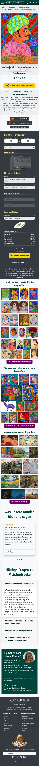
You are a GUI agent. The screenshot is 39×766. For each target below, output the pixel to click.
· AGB (4, 721)
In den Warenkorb (21, 256)
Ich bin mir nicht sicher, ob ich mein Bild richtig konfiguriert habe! (18, 639)
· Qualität (23, 721)
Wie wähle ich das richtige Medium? (18, 630)
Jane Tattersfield (8, 10)
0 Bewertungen (23, 127)
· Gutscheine (24, 728)
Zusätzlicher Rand (8, 145)
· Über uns (5, 730)
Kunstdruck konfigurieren (21, 85)
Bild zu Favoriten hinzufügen (21, 123)
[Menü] (2, 3)
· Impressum (6, 718)
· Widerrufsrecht (7, 726)
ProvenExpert (15, 551)
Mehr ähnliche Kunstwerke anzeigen (19, 362)
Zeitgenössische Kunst (23, 7)
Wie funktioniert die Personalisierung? (19, 583)
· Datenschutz (6, 723)
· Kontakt (5, 716)
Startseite (4, 7)
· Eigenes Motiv (25, 716)
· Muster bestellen (26, 730)
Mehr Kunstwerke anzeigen (19, 502)
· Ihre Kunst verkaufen (27, 718)
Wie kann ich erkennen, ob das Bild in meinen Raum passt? (19, 622)
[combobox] (19, 147)
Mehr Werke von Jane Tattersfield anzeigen (20, 426)
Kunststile (12, 7)
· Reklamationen (7, 728)
